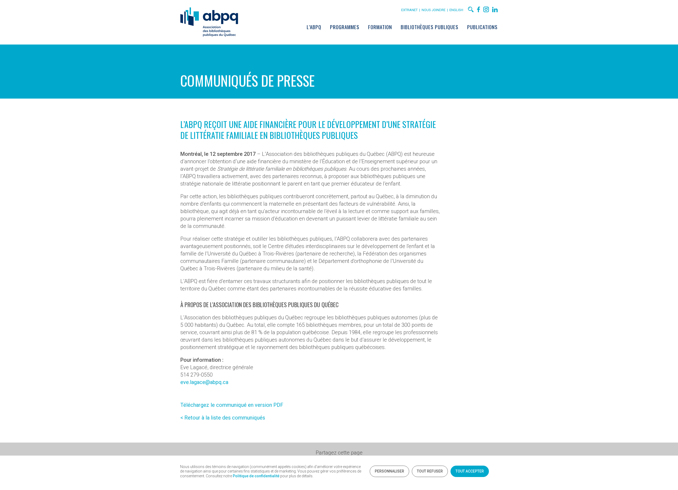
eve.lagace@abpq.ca (204, 382)
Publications (482, 26)
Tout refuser (430, 471)
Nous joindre (434, 10)
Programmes (344, 26)
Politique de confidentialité (256, 476)
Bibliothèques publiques (429, 26)
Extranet (409, 10)
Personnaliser (389, 471)
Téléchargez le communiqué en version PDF (231, 405)
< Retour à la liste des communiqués (222, 417)
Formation (380, 26)
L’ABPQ (314, 26)
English (456, 10)
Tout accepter (470, 471)
